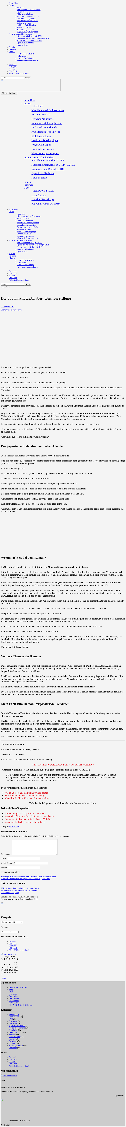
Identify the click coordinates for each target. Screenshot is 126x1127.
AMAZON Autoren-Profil (19, 73)
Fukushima (21, 7)
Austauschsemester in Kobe (27, 21)
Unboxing (13, 1048)
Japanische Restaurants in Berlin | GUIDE (33, 38)
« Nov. (3, 978)
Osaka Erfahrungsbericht (26, 18)
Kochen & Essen (15, 1032)
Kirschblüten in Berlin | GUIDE (29, 36)
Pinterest (12, 69)
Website (4, 867)
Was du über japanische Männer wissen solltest (26, 792)
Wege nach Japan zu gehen (27, 32)
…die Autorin (22, 56)
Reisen (11, 5)
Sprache (12, 47)
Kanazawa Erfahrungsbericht (28, 16)
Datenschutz (13, 996)
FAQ (11, 1019)
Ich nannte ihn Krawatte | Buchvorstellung (24, 795)
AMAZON (13, 1003)
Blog (11, 990)
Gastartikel (13, 1023)
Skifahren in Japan (24, 23)
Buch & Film (14, 827)
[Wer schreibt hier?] (9, 1075)
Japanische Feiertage (17, 1028)
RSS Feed (13, 71)
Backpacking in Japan (25, 29)
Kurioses (12, 1034)
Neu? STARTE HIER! (18, 987)
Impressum (13, 994)
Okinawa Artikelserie (25, 14)
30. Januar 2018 (7, 307)
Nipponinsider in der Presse (27, 60)
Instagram (12, 67)
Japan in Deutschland (17, 1026)
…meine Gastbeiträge (25, 58)
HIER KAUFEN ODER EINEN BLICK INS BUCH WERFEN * (63, 764)
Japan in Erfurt (22, 45)
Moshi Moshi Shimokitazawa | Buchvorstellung (27, 798)
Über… (12, 52)
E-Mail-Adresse (8, 863)
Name (4, 858)
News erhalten (14, 998)
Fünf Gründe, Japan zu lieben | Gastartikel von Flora (28, 876)
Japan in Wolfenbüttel (25, 43)
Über (11, 992)
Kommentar (6, 854)
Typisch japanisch (16, 1045)
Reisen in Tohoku (24, 12)
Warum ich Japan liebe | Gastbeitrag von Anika (25, 879)
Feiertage (12, 49)
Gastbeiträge (14, 1001)
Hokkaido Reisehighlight (26, 25)
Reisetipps (13, 1041)
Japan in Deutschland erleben (20, 34)
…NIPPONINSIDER (25, 54)
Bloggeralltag (14, 1015)
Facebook (12, 65)
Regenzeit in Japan (24, 27)
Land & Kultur (14, 1037)
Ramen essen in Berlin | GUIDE (29, 41)
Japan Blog (13, 3)
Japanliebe (13, 1030)
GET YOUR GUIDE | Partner (21, 1005)
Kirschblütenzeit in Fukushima (28, 10)
